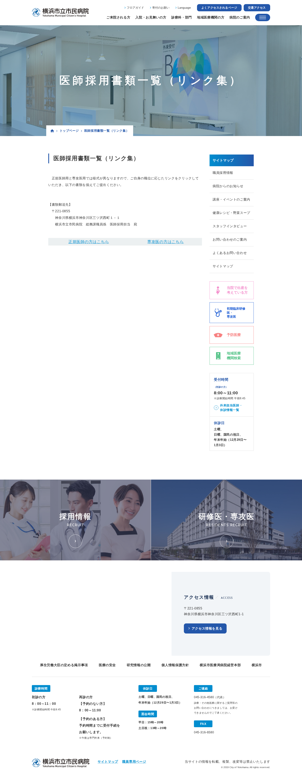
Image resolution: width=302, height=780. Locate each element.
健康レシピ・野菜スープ (231, 213)
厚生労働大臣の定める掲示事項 (64, 665)
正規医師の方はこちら (88, 242)
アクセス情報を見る (207, 628)
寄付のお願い (160, 7)
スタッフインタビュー (230, 226)
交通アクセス (257, 7)
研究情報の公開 (139, 665)
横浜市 (257, 665)
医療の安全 (107, 665)
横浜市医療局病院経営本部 (220, 665)
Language (184, 7)
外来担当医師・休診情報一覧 (231, 408)
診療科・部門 (181, 17)
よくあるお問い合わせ (230, 253)
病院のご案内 (239, 17)
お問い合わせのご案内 (230, 239)
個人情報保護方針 (175, 665)
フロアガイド (135, 7)
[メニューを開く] (262, 17)
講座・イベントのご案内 (231, 199)
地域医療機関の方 (210, 17)
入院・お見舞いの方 (150, 17)
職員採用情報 (223, 172)
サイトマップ (223, 266)
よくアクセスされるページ (219, 7)
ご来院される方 (118, 17)
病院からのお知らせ (228, 186)
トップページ (69, 130)
